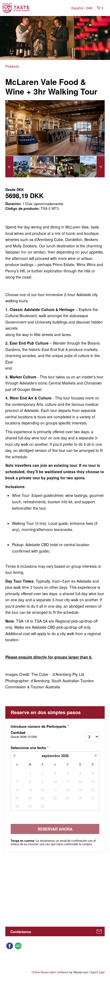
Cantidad (24, 734)
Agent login (98, 972)
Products (12, 66)
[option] (17, 166)
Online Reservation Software (50, 972)
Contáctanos (20, 931)
